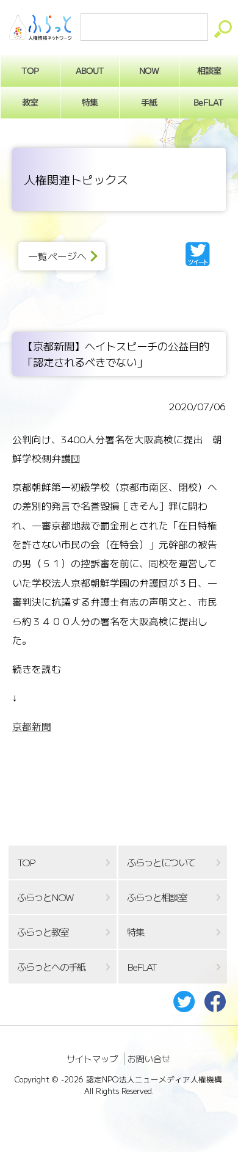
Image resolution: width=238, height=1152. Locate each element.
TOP (29, 70)
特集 (90, 102)
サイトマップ (92, 1058)
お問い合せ (149, 1058)
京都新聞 (31, 726)
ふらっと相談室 (157, 897)
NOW (149, 70)
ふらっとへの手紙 (51, 967)
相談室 (208, 70)
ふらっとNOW (45, 897)
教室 (30, 102)
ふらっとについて (161, 862)
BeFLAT (208, 102)
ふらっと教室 (42, 932)
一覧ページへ (57, 256)
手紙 (149, 102)
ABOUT (89, 70)
